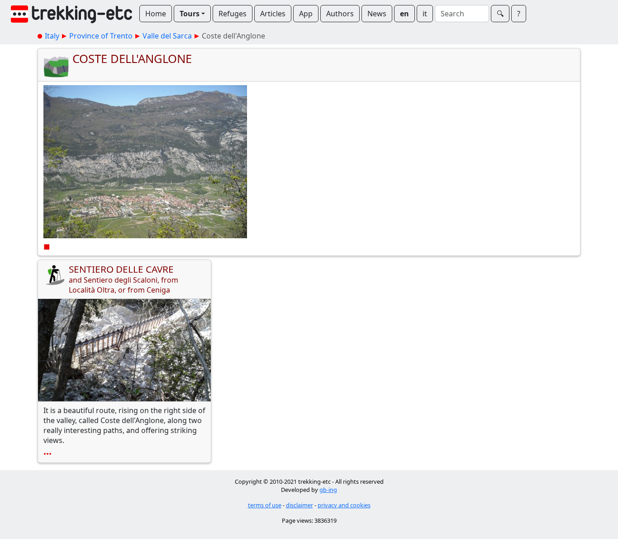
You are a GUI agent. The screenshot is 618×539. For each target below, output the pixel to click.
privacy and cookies (344, 505)
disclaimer (299, 505)
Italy (52, 36)
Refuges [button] (233, 14)
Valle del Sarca (167, 36)
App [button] (306, 14)
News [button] (376, 14)
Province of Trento (101, 36)
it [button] (425, 14)
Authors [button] (340, 14)
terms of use (264, 505)
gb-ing (328, 490)
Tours (190, 14)
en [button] (404, 14)
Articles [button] (272, 14)
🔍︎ (500, 14)
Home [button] (155, 14)
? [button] (518, 14)
